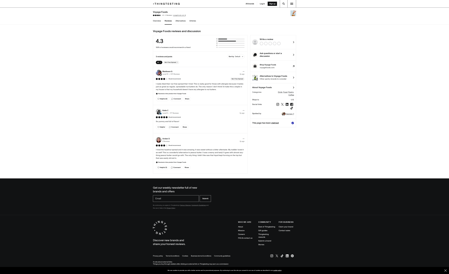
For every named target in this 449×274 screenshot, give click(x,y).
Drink (280, 92)
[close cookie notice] (445, 270)
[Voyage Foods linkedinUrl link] (287, 105)
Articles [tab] (192, 21)
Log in (262, 3)
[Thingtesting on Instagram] (271, 256)
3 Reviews (168, 15)
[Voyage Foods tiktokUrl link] (291, 108)
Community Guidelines (198, 205)
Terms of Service (185, 205)
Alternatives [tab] (181, 21)
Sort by (234, 56)
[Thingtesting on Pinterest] (292, 256)
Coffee (291, 95)
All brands (250, 3)
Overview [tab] (157, 21)
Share (187, 99)
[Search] (283, 3)
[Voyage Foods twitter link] (282, 105)
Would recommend (174, 79)
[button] (168, 72)
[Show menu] (292, 3)
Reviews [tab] (168, 21)
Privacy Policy (171, 208)
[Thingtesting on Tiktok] (282, 256)
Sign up (272, 3)
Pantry (291, 92)
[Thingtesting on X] (276, 256)
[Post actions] (243, 71)
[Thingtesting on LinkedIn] (287, 256)
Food (285, 92)
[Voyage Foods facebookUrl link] (291, 105)
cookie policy (277, 270)
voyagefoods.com (178, 15)
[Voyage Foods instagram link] (277, 105)
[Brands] (167, 3)
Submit (205, 198)
